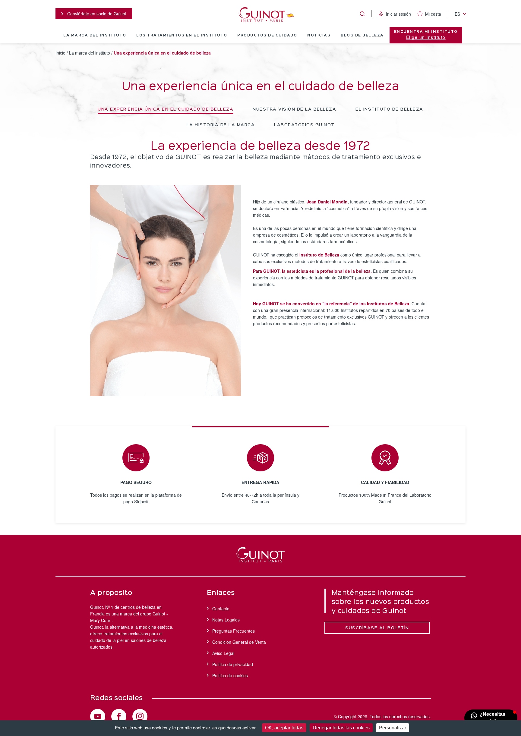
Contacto (220, 608)
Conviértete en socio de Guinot (96, 14)
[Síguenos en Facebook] (118, 716)
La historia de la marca (221, 125)
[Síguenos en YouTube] (97, 716)
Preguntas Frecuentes (233, 631)
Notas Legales (226, 620)
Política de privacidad (232, 664)
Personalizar (392, 727)
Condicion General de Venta (239, 642)
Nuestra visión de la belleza (294, 109)
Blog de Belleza (362, 35)
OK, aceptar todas (284, 727)
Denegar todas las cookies (341, 727)
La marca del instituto (94, 35)
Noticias (318, 35)
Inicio (60, 53)
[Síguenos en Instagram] (139, 716)
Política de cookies (230, 675)
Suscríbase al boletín (377, 628)
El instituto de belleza (389, 109)
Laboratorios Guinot (304, 125)
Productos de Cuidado (267, 35)
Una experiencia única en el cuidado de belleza (165, 109)
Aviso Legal (223, 653)
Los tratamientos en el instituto (181, 35)
